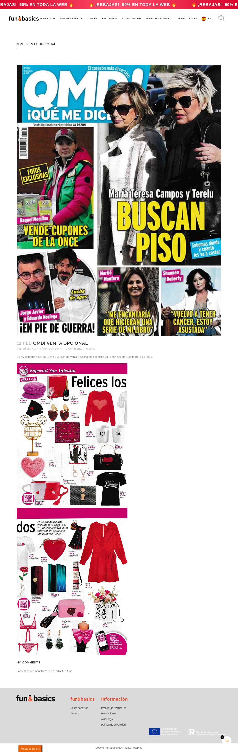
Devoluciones (108, 713)
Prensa (46, 348)
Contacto (75, 713)
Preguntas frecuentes (113, 707)
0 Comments (74, 348)
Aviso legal (107, 719)
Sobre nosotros (79, 707)
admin (58, 348)
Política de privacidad (113, 724)
